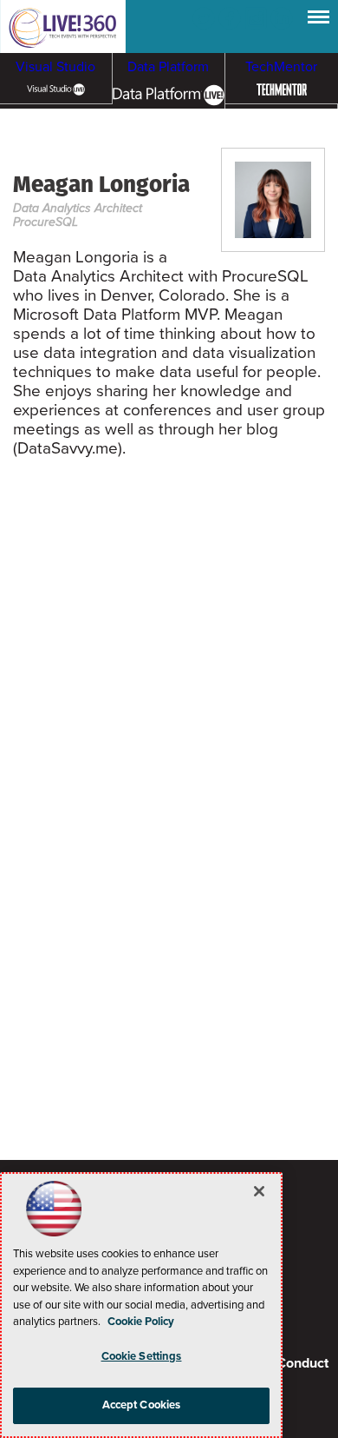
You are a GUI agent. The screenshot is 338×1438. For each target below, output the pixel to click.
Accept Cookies (141, 1405)
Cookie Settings (141, 1356)
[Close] (259, 1191)
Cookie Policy (140, 1322)
